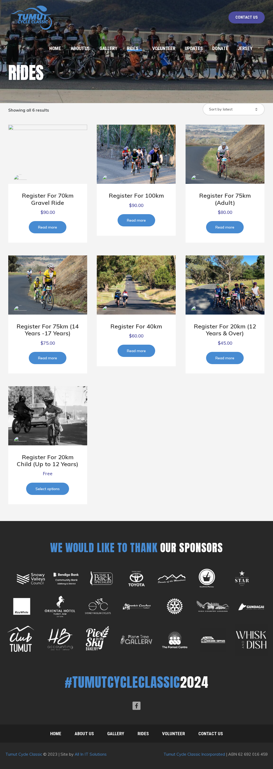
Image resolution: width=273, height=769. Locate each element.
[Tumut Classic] (32, 15)
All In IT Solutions (91, 754)
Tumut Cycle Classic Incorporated (194, 754)
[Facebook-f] (136, 706)
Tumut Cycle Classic (24, 754)
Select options (47, 488)
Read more (47, 227)
